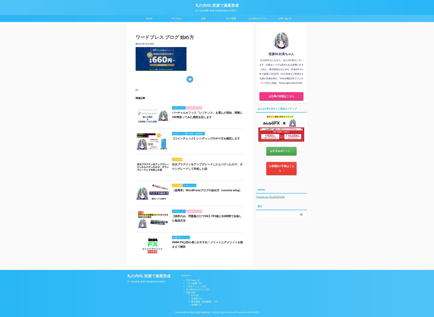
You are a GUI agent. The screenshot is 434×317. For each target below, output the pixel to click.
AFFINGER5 (253, 312)
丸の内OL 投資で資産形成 (217, 5)
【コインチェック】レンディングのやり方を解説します (206, 138)
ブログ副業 (230, 18)
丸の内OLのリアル (258, 18)
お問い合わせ (284, 18)
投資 (203, 18)
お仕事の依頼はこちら (281, 96)
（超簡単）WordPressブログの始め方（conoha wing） (207, 190)
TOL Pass (176, 18)
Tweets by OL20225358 (270, 197)
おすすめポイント (280, 151)
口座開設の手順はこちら (281, 168)
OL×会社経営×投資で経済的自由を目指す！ (147, 281)
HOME (149, 18)
